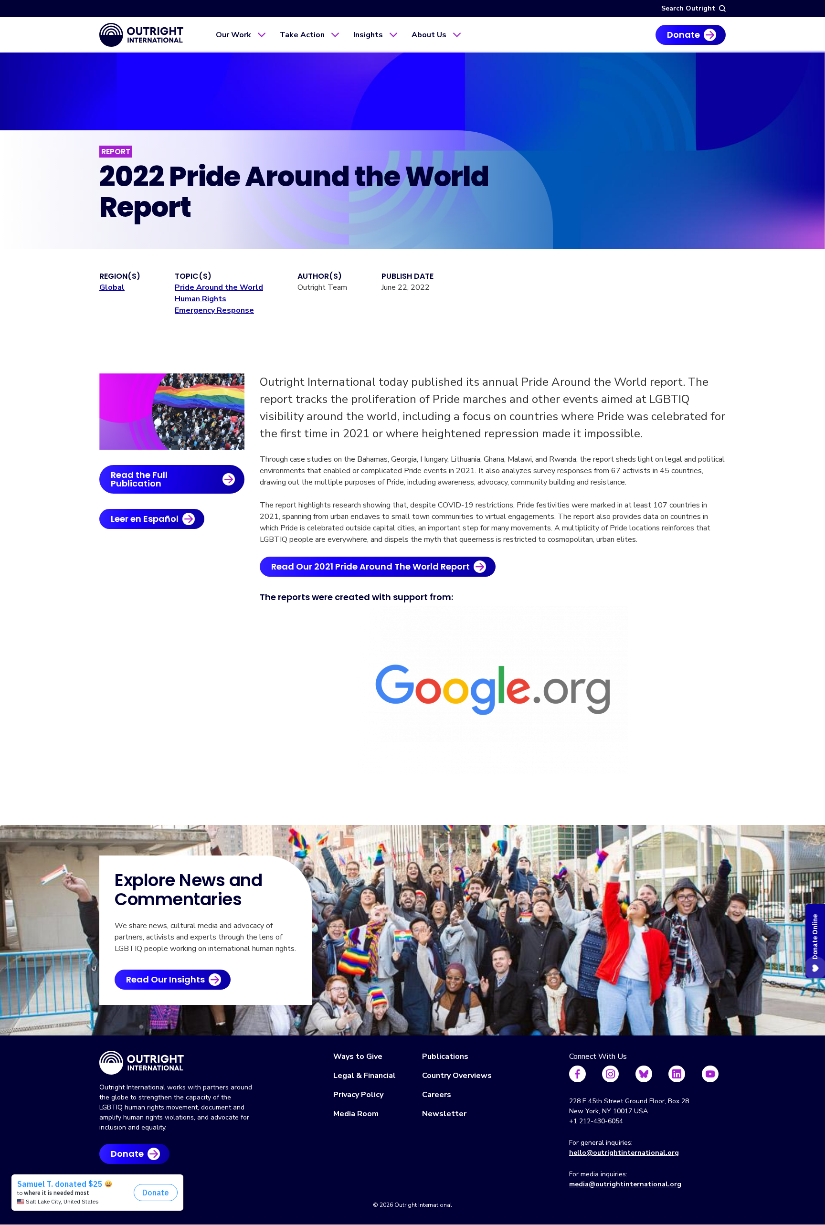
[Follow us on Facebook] (577, 1074)
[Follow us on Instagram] (610, 1074)
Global (112, 287)
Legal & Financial (364, 1075)
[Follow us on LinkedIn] (676, 1074)
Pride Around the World (219, 287)
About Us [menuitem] (429, 35)
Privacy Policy (358, 1094)
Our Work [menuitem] (233, 35)
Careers (436, 1094)
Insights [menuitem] (368, 35)
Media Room (356, 1114)
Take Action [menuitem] (302, 35)
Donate (683, 35)
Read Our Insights (165, 979)
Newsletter (444, 1114)
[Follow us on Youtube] (710, 1074)
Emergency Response (214, 310)
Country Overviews (457, 1075)
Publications (445, 1056)
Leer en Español (145, 519)
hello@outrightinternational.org (624, 1152)
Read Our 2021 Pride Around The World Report (370, 566)
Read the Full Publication (139, 479)
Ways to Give (357, 1056)
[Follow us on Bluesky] (643, 1074)
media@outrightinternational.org (625, 1184)
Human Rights (200, 299)
